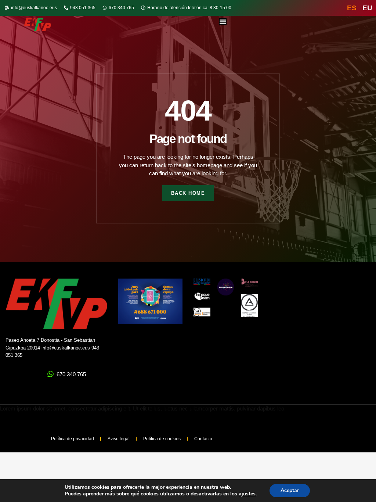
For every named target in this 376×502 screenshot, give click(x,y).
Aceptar (290, 490)
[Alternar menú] (223, 21)
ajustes (247, 494)
